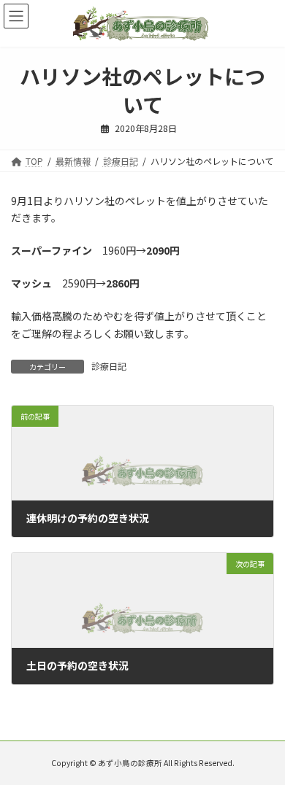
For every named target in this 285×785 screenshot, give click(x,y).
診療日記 (108, 366)
